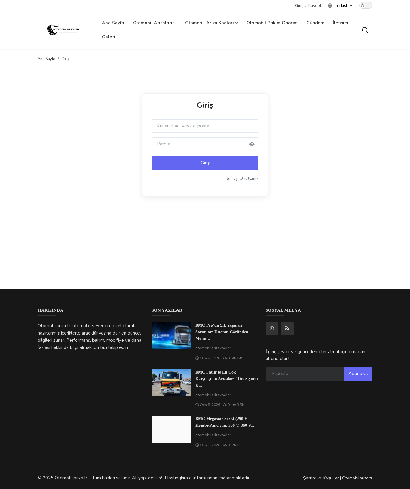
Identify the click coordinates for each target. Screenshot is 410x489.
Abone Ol (358, 374)
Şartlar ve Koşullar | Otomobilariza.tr (337, 478)
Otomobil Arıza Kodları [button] (210, 23)
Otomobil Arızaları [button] (153, 23)
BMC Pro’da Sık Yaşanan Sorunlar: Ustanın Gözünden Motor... (221, 332)
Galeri (108, 37)
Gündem (315, 23)
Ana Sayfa (113, 23)
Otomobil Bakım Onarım (272, 23)
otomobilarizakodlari (213, 348)
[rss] (287, 328)
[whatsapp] (272, 328)
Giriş (299, 5)
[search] (364, 30)
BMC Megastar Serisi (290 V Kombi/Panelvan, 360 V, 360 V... (224, 422)
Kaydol (314, 5)
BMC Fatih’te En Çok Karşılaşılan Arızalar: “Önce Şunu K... (226, 379)
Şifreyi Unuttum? (242, 178)
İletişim (340, 23)
